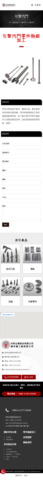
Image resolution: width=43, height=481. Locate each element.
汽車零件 (32, 301)
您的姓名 (6, 152)
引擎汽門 (31, 22)
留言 (4, 206)
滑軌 (32, 269)
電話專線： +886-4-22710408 (21, 394)
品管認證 (27, 437)
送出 (5, 224)
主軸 (10, 301)
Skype (4, 197)
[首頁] (9, 22)
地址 (4, 188)
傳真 (4, 179)
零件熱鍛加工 (29, 432)
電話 (4, 170)
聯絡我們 (27, 442)
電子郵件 (5, 161)
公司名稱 (6, 143)
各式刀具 (10, 269)
